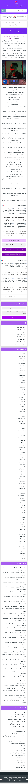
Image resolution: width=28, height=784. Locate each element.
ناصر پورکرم (22, 553)
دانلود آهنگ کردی (21, 334)
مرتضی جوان (22, 534)
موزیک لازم (22, 729)
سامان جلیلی (22, 421)
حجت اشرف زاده (21, 385)
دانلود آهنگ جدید (18, 6)
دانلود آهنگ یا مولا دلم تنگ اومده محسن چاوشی (14, 652)
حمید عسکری (22, 445)
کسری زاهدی (22, 541)
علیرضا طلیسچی (21, 402)
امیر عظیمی (22, 486)
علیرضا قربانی (22, 488)
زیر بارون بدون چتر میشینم (19, 726)
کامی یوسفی (11, 299)
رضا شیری (23, 414)
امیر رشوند (22, 524)
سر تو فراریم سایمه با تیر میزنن (18, 717)
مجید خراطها (22, 476)
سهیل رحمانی (22, 546)
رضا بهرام (23, 399)
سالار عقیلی (22, 361)
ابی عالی (23, 471)
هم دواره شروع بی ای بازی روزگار (17, 724)
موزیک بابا (22, 765)
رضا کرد (23, 512)
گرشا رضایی (22, 404)
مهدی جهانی (22, 450)
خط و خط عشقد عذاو (20, 731)
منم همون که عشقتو (20, 767)
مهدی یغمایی (22, 507)
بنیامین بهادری (21, 555)
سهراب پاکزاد (22, 548)
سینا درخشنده (22, 433)
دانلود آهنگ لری (21, 339)
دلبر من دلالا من (21, 762)
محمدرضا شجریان (21, 503)
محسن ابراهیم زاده (21, 397)
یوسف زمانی (22, 454)
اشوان (24, 519)
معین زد (23, 426)
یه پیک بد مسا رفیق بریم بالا (18, 721)
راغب (24, 392)
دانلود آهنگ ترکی (21, 327)
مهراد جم (23, 382)
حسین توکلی (22, 543)
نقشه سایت (8, 6)
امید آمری (23, 452)
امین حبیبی (22, 515)
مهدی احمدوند (22, 459)
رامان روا (23, 505)
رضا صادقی (22, 368)
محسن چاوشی (22, 377)
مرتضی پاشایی (21, 365)
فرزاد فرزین (22, 428)
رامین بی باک (22, 551)
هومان (23, 558)
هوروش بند (22, 380)
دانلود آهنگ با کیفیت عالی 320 (13, 250)
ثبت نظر (14, 317)
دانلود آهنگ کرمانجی (20, 337)
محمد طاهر (22, 536)
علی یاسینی (22, 389)
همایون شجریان (21, 495)
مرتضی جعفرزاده (21, 430)
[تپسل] (1, 779)
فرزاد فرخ (23, 416)
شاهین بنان (22, 491)
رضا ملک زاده (22, 531)
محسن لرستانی (21, 411)
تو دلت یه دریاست (20, 750)
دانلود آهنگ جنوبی (21, 332)
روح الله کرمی (22, 447)
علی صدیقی (22, 481)
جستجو (3, 10)
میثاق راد (23, 510)
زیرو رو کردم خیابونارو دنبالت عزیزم (17, 753)
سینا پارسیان (22, 358)
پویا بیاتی (23, 409)
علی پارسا (23, 527)
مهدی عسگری (22, 539)
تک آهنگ (23, 745)
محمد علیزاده (22, 483)
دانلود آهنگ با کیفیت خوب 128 (13, 254)
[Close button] (27, 779)
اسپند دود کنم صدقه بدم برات (18, 733)
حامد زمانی (22, 517)
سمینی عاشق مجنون (20, 757)
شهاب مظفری (22, 373)
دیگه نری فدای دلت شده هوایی (18, 743)
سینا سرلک (22, 474)
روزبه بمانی (22, 442)
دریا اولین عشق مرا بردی (19, 714)
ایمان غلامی (22, 522)
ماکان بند (23, 394)
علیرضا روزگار (22, 469)
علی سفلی (23, 493)
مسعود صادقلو (22, 363)
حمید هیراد (22, 387)
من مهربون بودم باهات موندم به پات (16, 741)
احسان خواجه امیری (20, 418)
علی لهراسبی (22, 466)
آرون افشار (22, 406)
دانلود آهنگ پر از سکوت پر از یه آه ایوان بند (15, 606)
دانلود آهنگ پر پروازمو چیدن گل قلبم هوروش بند (14, 668)
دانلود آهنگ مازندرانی (20, 341)
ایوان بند (23, 440)
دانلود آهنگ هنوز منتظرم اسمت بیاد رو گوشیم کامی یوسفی (13, 31)
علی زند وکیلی (22, 435)
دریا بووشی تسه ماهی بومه (18, 755)
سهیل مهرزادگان (21, 438)
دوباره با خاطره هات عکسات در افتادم (16, 719)
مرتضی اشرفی (22, 356)
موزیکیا (23, 748)
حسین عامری (22, 462)
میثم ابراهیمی (22, 375)
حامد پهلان (22, 500)
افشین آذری (22, 464)
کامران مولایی (22, 370)
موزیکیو (24, 22)
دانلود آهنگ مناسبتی (20, 344)
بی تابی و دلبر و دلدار (20, 712)
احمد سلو (23, 353)
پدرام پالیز (23, 457)
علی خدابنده (22, 423)
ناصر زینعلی (22, 498)
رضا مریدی (22, 529)
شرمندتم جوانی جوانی (20, 760)
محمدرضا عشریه (21, 479)
